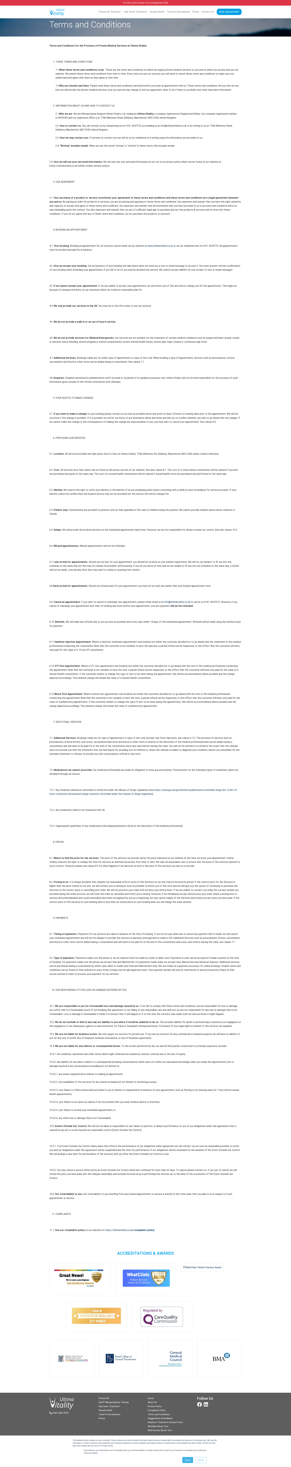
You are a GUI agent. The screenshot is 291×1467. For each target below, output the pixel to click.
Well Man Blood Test (158, 1426)
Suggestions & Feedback (160, 1418)
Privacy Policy (154, 1406)
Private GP (104, 1398)
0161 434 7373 (60, 1413)
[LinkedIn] (206, 1405)
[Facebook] (199, 1405)
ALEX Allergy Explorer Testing (114, 1402)
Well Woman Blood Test (160, 1430)
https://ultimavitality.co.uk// (130, 1230)
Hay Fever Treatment (135, 11)
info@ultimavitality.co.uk (177, 602)
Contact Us (208, 11)
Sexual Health (157, 11)
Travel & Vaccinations (178, 11)
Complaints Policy (157, 1410)
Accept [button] (188, 1460)
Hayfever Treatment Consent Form (165, 1422)
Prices (195, 11)
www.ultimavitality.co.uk (160, 245)
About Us (152, 1402)
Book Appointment (229, 11)
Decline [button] (200, 1460)
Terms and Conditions (159, 1414)
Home (151, 1398)
